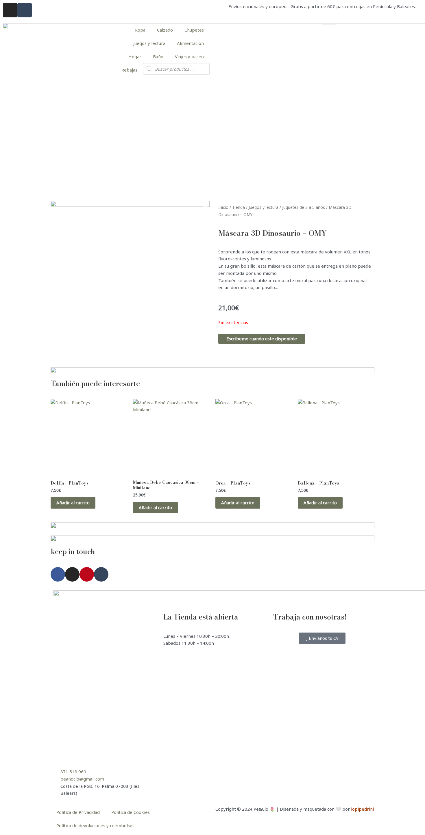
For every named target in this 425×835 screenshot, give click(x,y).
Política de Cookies (130, 812)
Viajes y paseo (189, 56)
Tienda (238, 207)
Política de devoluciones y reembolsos (95, 825)
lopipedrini (362, 809)
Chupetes (194, 30)
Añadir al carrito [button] (73, 502)
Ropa (140, 30)
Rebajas (129, 70)
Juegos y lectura (149, 43)
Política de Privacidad (78, 812)
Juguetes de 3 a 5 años (303, 207)
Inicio (223, 207)
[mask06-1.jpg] (130, 280)
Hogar (134, 56)
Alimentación (190, 43)
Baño (158, 56)
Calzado (165, 30)
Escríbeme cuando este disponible (261, 338)
